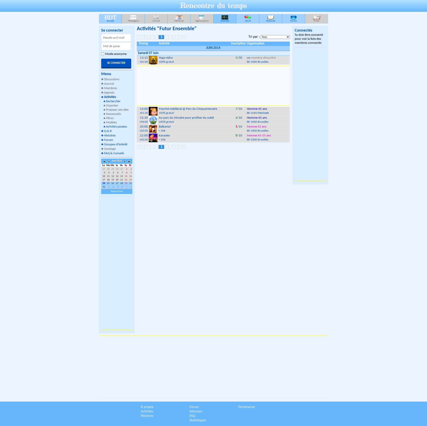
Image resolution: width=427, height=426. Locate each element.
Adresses (195, 411)
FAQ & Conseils (114, 153)
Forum (293, 21)
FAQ (192, 416)
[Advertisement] (116, 263)
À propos (147, 407)
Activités (225, 21)
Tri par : (254, 37)
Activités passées (116, 126)
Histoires (270, 21)
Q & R (248, 21)
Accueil (110, 18)
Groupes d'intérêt (115, 144)
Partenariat (246, 407)
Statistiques (197, 420)
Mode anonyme (116, 54)
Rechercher (113, 101)
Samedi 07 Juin (148, 53)
